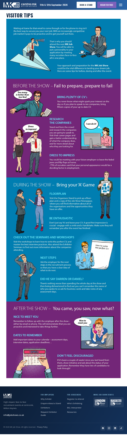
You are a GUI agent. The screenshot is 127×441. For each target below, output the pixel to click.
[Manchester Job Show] (116, 402)
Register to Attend (75, 399)
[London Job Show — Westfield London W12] (101, 402)
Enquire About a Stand (51, 403)
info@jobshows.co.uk (13, 415)
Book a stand (86, 4)
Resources (72, 412)
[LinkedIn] (115, 428)
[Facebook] (103, 428)
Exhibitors (45, 407)
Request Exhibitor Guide (49, 413)
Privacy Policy (42, 427)
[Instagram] (109, 428)
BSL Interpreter (74, 407)
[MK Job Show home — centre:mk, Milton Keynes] (20, 4)
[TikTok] (121, 428)
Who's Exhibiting (74, 403)
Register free (106, 4)
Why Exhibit (46, 399)
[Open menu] (121, 5)
